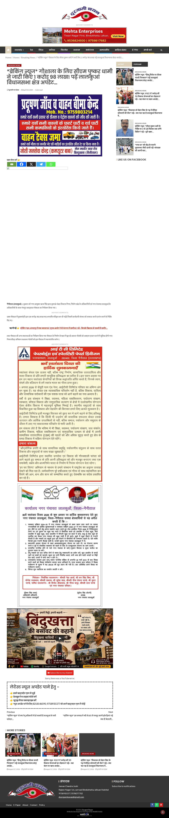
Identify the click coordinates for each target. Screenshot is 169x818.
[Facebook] (21, 164)
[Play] (59, 638)
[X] (31, 164)
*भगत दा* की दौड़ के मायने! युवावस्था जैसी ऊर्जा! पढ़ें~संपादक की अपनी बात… (147, 148)
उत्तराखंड (18, 50)
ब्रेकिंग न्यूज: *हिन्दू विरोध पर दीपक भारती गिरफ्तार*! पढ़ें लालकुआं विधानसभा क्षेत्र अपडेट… (22, 763)
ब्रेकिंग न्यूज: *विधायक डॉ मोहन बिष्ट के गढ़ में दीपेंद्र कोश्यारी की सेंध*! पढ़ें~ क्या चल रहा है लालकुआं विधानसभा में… (96, 763)
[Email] (11, 164)
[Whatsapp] (50, 164)
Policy (42, 805)
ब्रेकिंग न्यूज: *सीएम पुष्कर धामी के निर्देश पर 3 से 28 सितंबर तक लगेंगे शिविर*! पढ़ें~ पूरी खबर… (148, 129)
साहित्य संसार (120, 50)
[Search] (161, 50)
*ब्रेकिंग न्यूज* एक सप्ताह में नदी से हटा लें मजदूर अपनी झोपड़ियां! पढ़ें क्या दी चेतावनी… (88, 715)
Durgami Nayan (87, 810)
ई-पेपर (135, 50)
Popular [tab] (137, 64)
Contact (33, 805)
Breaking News (14, 65)
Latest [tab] (121, 64)
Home (9, 805)
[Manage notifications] (163, 812)
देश (31, 50)
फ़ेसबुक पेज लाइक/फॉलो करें (25, 696)
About (25, 805)
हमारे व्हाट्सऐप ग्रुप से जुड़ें (24, 693)
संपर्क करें (148, 50)
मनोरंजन (90, 50)
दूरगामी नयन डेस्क (14, 90)
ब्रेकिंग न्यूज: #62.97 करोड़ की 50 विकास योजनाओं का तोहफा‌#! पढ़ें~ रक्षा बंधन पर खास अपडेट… (59, 763)
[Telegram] (41, 164)
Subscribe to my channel (61, 672)
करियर (52, 50)
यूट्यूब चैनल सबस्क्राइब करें (24, 700)
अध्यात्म (76, 50)
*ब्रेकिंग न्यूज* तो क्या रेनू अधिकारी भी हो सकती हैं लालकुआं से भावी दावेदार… (31, 715)
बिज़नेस (64, 50)
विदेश (41, 50)
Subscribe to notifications (123, 786)
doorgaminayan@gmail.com (71, 797)
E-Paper (17, 805)
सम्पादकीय (104, 50)
